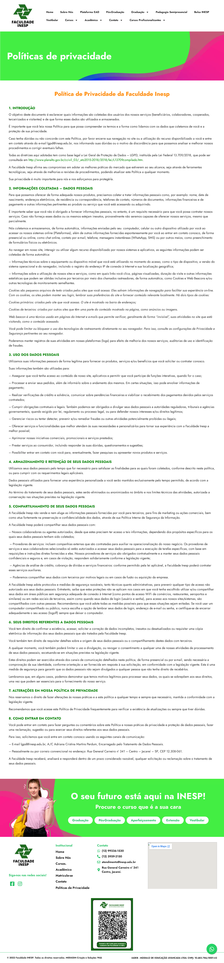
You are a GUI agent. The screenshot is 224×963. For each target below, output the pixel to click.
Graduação (137, 12)
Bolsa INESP (201, 12)
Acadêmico (91, 20)
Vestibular (52, 20)
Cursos (69, 20)
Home (49, 12)
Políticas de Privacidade (72, 888)
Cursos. (61, 863)
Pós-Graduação (115, 12)
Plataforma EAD (89, 12)
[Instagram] (19, 883)
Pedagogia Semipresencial (171, 12)
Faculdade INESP (24, 957)
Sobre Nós (66, 12)
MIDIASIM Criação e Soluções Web (84, 957)
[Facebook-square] (12, 883)
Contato (113, 20)
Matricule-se (64, 875)
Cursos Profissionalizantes (145, 20)
